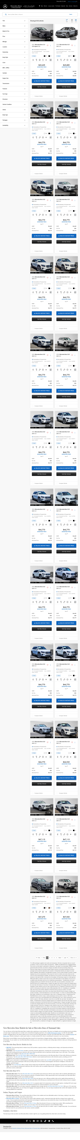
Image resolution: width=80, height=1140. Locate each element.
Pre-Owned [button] (57, 6)
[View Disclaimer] (46, 60)
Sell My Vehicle (41, 87)
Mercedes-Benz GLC (28, 1083)
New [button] (42, 6)
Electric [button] (45, 6)
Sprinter (72, 1034)
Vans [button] (67, 6)
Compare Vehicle (38, 96)
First (38, 957)
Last (65, 957)
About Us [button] (75, 6)
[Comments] (51, 60)
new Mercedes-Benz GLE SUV (55, 1086)
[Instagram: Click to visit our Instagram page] (38, 1121)
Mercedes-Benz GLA (28, 1073)
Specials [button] (63, 6)
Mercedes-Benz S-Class (30, 1103)
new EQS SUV (17, 1064)
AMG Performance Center (54, 1032)
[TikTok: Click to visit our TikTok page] (45, 1121)
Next (60, 957)
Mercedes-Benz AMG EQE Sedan (24, 1056)
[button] (51, 32)
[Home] (39, 6)
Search (70, 14)
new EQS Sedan (19, 1050)
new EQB (48, 1060)
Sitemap (19, 1128)
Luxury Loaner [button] (51, 6)
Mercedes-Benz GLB (28, 1078)
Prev (43, 957)
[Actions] (50, 45)
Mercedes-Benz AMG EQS (28, 1053)
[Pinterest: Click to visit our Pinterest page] (34, 1121)
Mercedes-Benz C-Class (12, 1098)
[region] (42, 74)
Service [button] (70, 6)
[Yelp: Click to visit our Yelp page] (41, 1121)
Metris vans (6, 1036)
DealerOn (14, 1128)
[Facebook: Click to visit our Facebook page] (27, 1121)
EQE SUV (8, 1047)
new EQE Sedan (22, 1055)
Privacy (22, 1128)
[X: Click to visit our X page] (30, 1121)
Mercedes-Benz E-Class (30, 1106)
